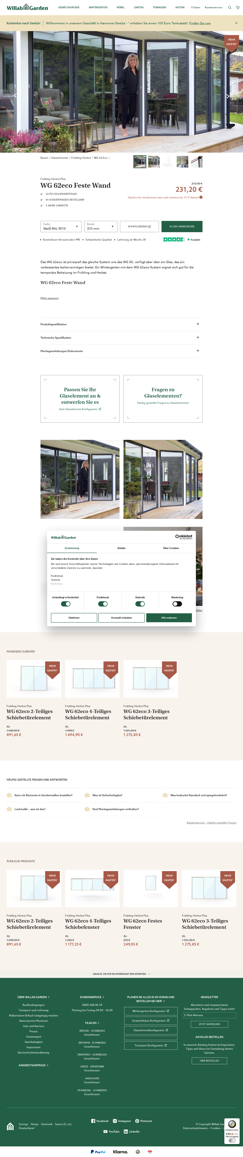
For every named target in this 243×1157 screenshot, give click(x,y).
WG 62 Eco (100, 158)
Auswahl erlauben (121, 617)
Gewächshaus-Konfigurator (149, 1021)
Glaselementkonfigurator (149, 1030)
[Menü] (238, 1120)
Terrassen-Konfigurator (149, 1046)
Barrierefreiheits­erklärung (33, 1053)
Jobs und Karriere (33, 1026)
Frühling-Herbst (81, 158)
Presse (33, 1031)
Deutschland (26, 1128)
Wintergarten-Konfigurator (148, 1011)
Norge (35, 1124)
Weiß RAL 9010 (54, 228)
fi (65, 1124)
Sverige (23, 1124)
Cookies (216, 1128)
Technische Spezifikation (55, 337)
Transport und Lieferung (33, 1010)
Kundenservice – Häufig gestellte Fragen (211, 823)
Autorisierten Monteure (33, 1021)
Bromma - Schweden (92, 1043)
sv (69, 1124)
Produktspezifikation (53, 324)
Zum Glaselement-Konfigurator (80, 398)
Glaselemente (59, 158)
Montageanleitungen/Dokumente (61, 351)
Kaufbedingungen (33, 1005)
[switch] (103, 604)
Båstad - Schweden (92, 1031)
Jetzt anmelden (209, 1024)
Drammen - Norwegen (92, 1054)
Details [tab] (122, 548)
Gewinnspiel (33, 1037)
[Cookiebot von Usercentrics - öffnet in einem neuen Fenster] (177, 537)
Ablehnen (74, 617)
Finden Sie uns (199, 23)
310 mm (93, 228)
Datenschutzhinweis (195, 1128)
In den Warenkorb (182, 226)
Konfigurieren (138, 226)
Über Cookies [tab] (171, 548)
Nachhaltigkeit (33, 1042)
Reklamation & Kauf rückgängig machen (33, 1016)
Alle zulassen (169, 617)
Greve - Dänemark (92, 1066)
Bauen (44, 158)
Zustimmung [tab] (72, 548)
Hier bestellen (209, 1061)
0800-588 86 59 (92, 1005)
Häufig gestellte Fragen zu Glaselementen (163, 395)
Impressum (33, 1047)
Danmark (46, 1124)
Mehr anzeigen (49, 298)
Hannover (92, 1078)
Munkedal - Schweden (92, 1090)
